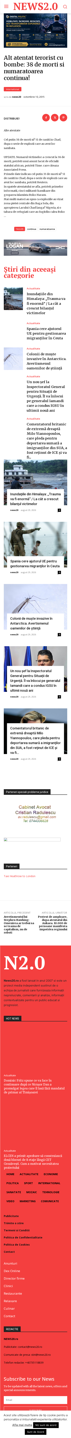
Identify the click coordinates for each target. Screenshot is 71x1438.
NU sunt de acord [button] (45, 1425)
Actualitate (33, 288)
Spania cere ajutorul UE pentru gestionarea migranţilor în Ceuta (46, 333)
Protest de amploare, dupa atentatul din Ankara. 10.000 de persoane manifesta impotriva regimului (52, 923)
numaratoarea (47, 229)
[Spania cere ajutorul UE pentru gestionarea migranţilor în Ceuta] (13, 331)
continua (31, 229)
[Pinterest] (63, 117)
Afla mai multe (22, 1425)
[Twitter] (55, 117)
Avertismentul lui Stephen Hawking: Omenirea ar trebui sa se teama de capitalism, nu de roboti (19, 924)
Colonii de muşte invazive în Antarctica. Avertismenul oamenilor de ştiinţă (31, 623)
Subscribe (35, 1410)
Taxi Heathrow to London (19, 876)
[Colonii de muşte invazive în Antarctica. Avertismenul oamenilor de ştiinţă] (13, 358)
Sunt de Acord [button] (35, 1431)
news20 (16, 97)
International (12, 89)
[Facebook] (46, 117)
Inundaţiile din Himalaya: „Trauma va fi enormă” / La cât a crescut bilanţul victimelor (46, 303)
